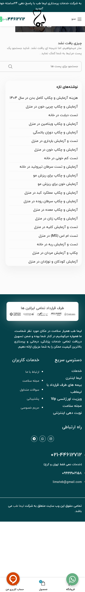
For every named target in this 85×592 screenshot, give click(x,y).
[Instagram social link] (51, 438)
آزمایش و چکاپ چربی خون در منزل (52, 106)
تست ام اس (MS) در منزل (58, 235)
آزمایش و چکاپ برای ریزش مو (55, 175)
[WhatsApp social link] (42, 438)
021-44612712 (66, 455)
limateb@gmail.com (67, 482)
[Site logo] (39, 27)
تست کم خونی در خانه (61, 158)
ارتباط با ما (32, 372)
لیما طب (18, 506)
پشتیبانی (33, 399)
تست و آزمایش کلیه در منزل (56, 227)
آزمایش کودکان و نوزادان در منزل (53, 261)
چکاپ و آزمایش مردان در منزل (55, 253)
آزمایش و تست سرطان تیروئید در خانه (49, 166)
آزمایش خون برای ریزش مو (58, 184)
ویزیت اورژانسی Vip (66, 399)
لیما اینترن (74, 378)
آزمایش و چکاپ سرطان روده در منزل (51, 201)
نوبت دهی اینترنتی (67, 413)
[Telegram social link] (34, 438)
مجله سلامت (30, 381)
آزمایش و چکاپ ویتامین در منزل (53, 124)
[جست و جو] (10, 66)
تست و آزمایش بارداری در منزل (54, 141)
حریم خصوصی (30, 408)
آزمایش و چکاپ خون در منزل (56, 149)
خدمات (76, 371)
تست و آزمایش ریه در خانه (57, 244)
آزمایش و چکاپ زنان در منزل (56, 218)
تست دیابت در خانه (63, 115)
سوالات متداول (29, 390)
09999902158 (72, 473)
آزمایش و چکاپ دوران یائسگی (55, 132)
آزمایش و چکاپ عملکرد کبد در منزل (51, 192)
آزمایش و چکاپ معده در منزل (55, 209)
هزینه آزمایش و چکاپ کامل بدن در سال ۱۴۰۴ (44, 98)
